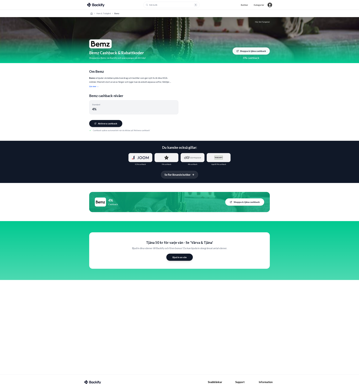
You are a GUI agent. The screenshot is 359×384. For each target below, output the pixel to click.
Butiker (244, 5)
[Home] (91, 13)
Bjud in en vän (179, 257)
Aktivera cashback (107, 123)
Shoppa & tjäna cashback (253, 51)
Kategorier (259, 5)
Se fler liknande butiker (177, 174)
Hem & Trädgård (103, 13)
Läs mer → (94, 86)
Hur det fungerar (262, 22)
